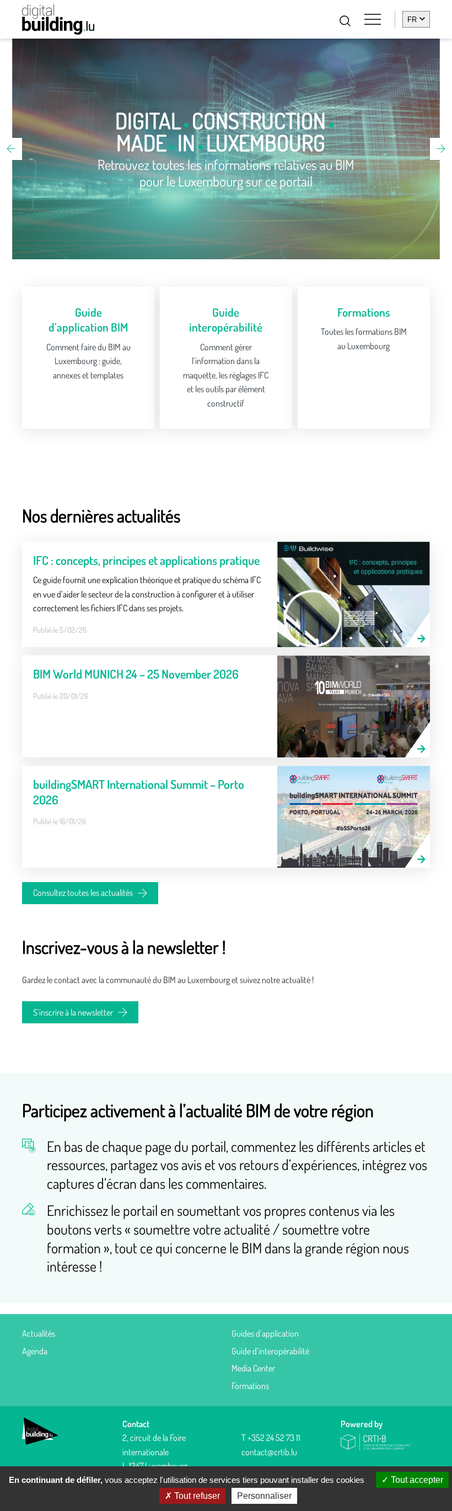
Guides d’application (265, 1333)
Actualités (38, 1333)
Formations (250, 1385)
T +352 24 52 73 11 (270, 1437)
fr (412, 19)
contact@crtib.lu (269, 1451)
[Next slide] (441, 149)
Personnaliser (264, 1496)
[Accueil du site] (58, 19)
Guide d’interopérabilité (270, 1351)
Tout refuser (196, 1496)
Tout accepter (416, 1480)
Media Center (253, 1368)
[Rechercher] (345, 21)
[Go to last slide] (11, 149)
